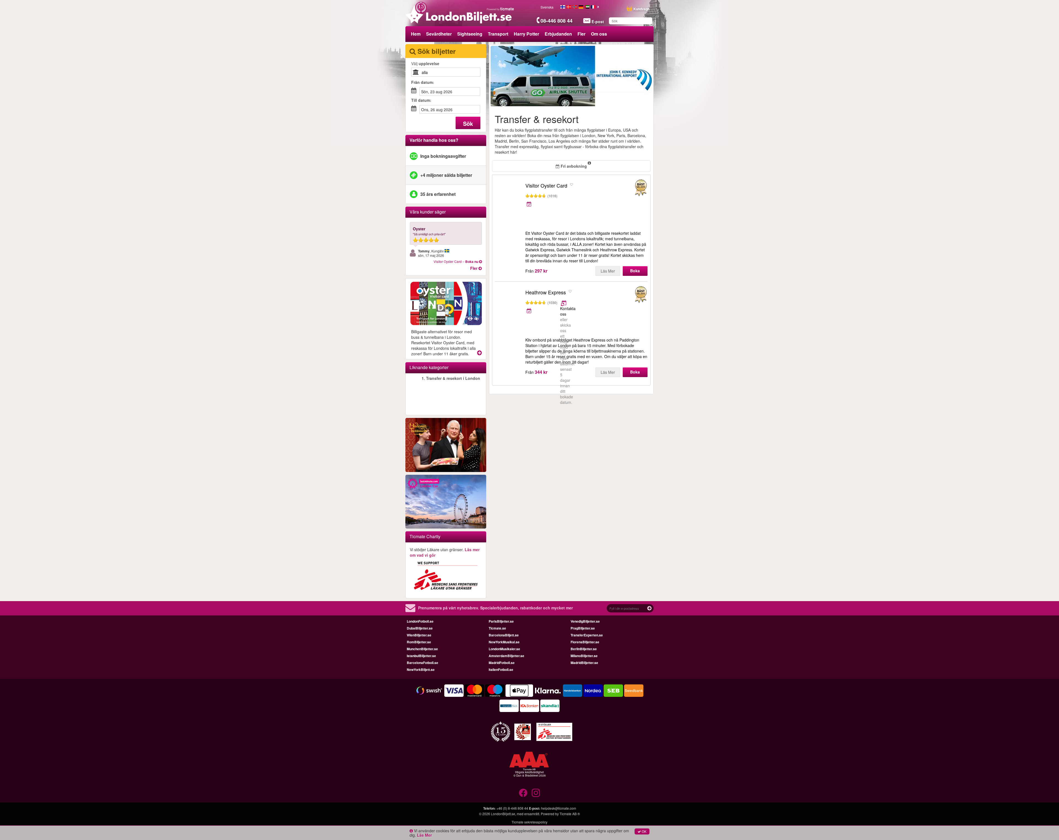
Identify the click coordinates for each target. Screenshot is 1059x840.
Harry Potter (526, 34)
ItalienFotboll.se (501, 669)
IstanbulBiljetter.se (421, 655)
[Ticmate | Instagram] (536, 793)
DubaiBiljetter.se (420, 628)
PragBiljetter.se (583, 628)
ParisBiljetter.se (501, 621)
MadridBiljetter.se (584, 662)
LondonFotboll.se (420, 621)
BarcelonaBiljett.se (504, 635)
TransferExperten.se (587, 635)
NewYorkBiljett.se (421, 669)
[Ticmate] (500, 8)
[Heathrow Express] (509, 308)
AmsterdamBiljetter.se (506, 655)
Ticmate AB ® (570, 813)
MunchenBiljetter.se (422, 648)
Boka (635, 270)
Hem (416, 34)
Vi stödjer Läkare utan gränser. (445, 552)
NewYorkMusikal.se (504, 641)
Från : (422, 82)
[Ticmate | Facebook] (523, 793)
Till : (421, 100)
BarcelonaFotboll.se (422, 662)
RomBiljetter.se (419, 641)
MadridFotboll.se (502, 662)
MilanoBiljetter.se (584, 655)
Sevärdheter (439, 34)
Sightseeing (469, 34)
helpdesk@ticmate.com (558, 808)
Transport (498, 34)
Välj (425, 63)
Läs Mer (608, 271)
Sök (468, 123)
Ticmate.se (497, 628)
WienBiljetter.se (419, 635)
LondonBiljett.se (503, 813)
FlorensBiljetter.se (585, 641)
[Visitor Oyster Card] (509, 201)
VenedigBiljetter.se (585, 621)
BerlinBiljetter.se (584, 648)
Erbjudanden (558, 34)
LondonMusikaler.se (504, 648)
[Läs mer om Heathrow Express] (564, 303)
